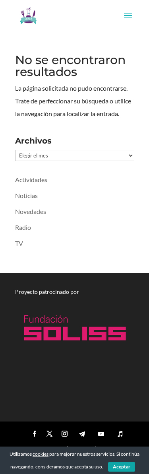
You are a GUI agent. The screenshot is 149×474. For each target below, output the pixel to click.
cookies (40, 454)
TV (19, 243)
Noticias (26, 195)
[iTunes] (120, 434)
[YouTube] (101, 434)
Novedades (30, 211)
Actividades (31, 179)
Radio (23, 227)
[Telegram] (82, 434)
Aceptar (121, 467)
